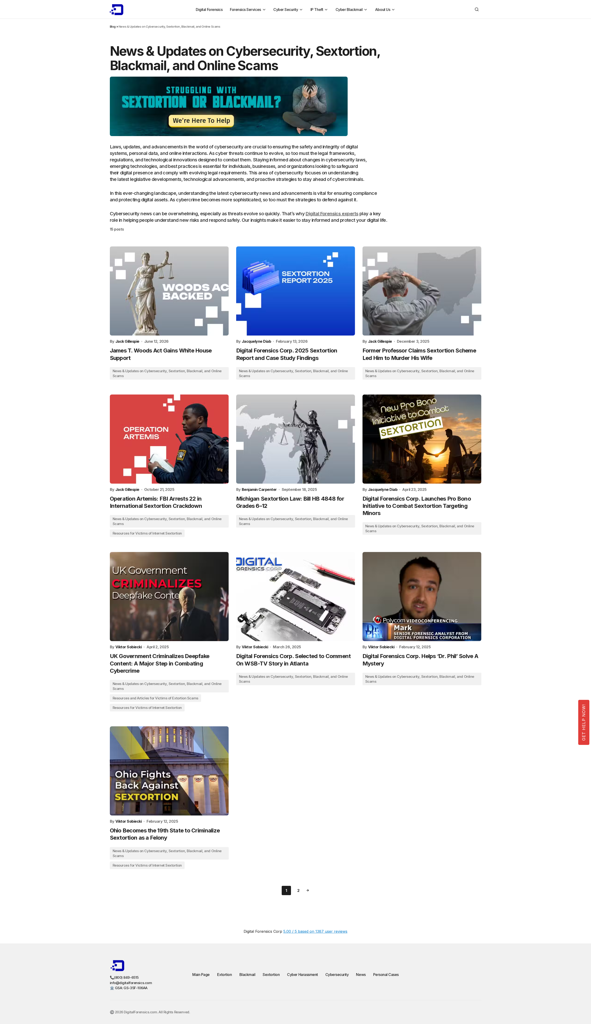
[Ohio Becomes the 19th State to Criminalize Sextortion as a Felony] (169, 770)
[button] (476, 9)
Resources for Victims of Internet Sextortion (147, 533)
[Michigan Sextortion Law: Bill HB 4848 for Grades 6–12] (295, 439)
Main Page (201, 974)
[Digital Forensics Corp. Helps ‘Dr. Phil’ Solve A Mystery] (421, 596)
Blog (113, 26)
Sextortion (271, 974)
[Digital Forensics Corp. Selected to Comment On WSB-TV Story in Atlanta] (295, 596)
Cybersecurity (337, 974)
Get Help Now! (583, 722)
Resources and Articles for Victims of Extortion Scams (155, 698)
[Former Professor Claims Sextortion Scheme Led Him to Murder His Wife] (421, 291)
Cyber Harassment (302, 974)
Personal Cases (386, 974)
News (361, 974)
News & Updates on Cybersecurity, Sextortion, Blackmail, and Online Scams (167, 373)
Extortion (224, 974)
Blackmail (247, 974)
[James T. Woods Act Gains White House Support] (169, 291)
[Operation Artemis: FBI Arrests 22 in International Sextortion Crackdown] (169, 439)
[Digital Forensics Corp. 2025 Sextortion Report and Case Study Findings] (295, 291)
